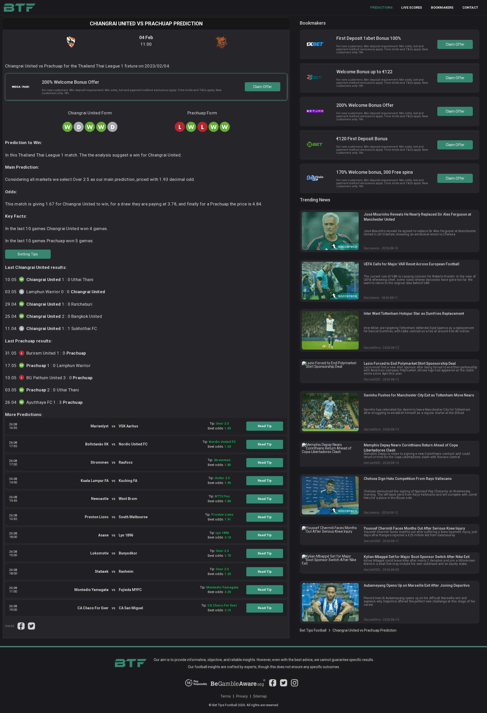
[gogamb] (238, 685)
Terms (225, 696)
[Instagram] (294, 685)
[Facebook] (272, 685)
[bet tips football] (19, 8)
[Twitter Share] (31, 626)
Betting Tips (28, 254)
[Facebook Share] (21, 626)
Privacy (242, 696)
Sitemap (260, 696)
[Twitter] (283, 685)
